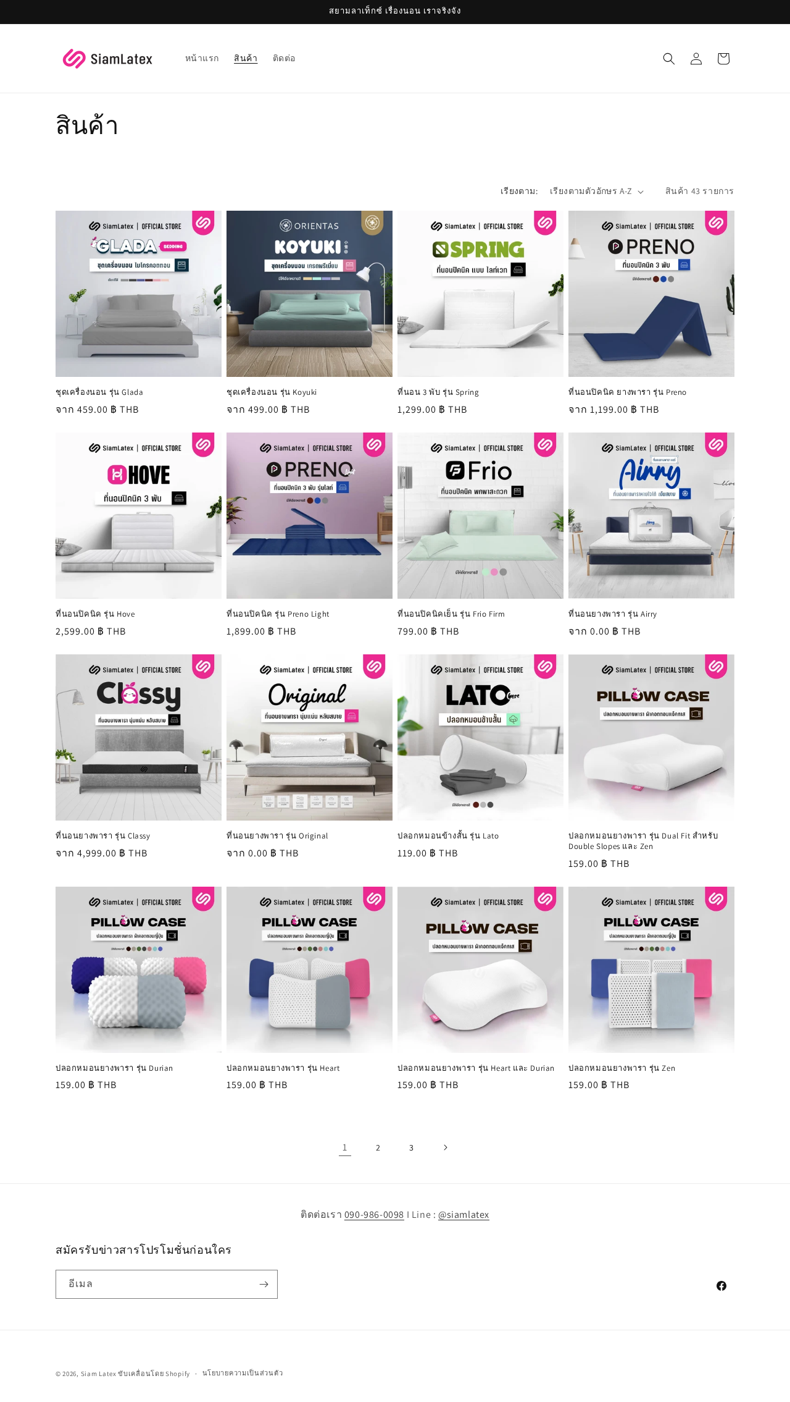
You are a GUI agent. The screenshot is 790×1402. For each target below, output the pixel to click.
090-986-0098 (374, 1214)
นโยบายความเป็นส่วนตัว (242, 1373)
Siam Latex (99, 1373)
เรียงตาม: (519, 190)
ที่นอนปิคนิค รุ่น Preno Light (278, 614)
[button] (669, 58)
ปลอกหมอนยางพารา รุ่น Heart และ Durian (476, 1068)
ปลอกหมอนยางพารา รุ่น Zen (621, 1068)
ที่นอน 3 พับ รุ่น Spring (438, 392)
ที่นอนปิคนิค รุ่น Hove (95, 614)
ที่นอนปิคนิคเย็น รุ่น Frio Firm (451, 614)
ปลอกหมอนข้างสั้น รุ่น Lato (448, 836)
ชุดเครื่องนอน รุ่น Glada (99, 392)
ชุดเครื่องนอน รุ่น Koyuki (272, 392)
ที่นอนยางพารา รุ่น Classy (103, 836)
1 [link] (345, 1147)
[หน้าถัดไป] (445, 1147)
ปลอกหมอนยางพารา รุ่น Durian (114, 1068)
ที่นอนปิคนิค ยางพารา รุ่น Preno (627, 392)
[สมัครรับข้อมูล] (263, 1284)
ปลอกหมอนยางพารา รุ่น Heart (283, 1068)
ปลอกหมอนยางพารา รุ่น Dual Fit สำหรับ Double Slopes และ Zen (643, 841)
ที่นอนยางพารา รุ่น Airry (612, 614)
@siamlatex (463, 1214)
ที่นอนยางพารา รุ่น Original (277, 836)
